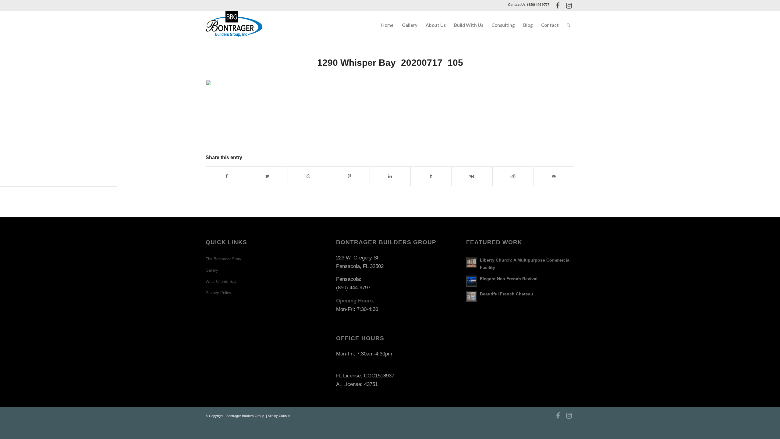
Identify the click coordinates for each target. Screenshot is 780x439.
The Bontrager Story (223, 259)
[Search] (568, 25)
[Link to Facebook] (557, 5)
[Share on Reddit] (513, 176)
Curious (284, 416)
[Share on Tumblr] (431, 176)
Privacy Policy (218, 293)
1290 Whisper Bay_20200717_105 (390, 63)
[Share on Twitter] (267, 176)
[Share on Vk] (472, 176)
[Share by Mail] (554, 176)
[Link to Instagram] (568, 5)
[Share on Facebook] (226, 176)
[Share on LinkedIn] (390, 176)
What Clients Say (221, 281)
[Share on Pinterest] (349, 176)
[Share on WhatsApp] (308, 176)
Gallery (212, 270)
